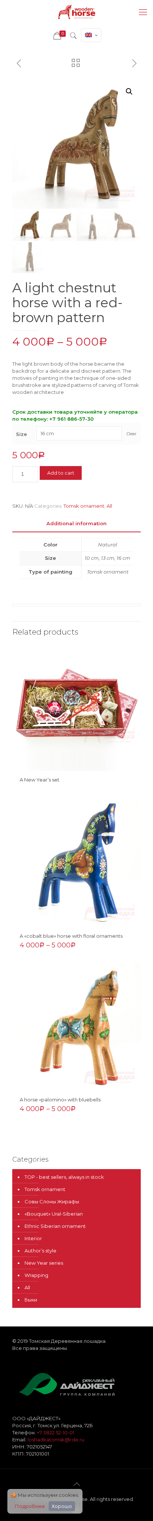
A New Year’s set (39, 780)
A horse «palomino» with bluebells (60, 1100)
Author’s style (40, 1251)
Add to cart (60, 473)
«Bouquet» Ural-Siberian (54, 1214)
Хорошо (62, 1506)
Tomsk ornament (84, 506)
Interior (33, 1238)
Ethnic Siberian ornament (55, 1226)
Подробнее (30, 1506)
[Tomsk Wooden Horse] (76, 12)
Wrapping (36, 1275)
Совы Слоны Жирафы (52, 1201)
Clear (131, 433)
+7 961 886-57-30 (71, 419)
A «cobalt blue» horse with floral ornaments (71, 936)
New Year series (44, 1263)
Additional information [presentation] (76, 523)
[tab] (76, 523)
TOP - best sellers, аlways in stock (64, 1177)
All (109, 506)
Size (21, 434)
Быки (31, 1300)
